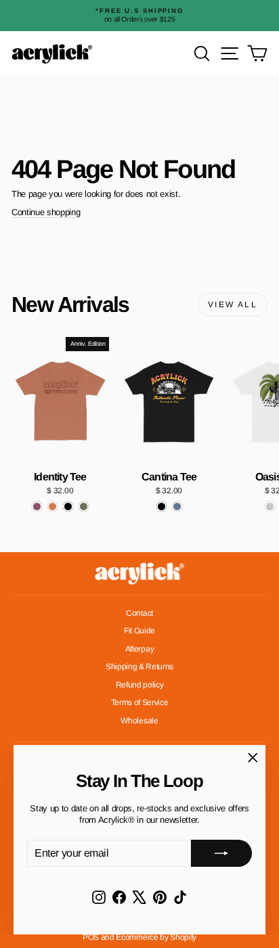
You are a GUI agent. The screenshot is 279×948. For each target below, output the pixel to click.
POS (91, 937)
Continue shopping (46, 212)
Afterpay (139, 649)
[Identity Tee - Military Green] (84, 506)
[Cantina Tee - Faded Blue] (177, 506)
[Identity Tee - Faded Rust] (52, 506)
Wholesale (139, 720)
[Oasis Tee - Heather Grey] (270, 506)
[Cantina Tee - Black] (161, 506)
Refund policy (140, 685)
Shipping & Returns (139, 666)
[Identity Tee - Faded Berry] (37, 506)
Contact (139, 613)
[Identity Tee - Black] (68, 506)
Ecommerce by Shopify (156, 937)
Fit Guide (139, 630)
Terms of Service (140, 702)
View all (232, 304)
